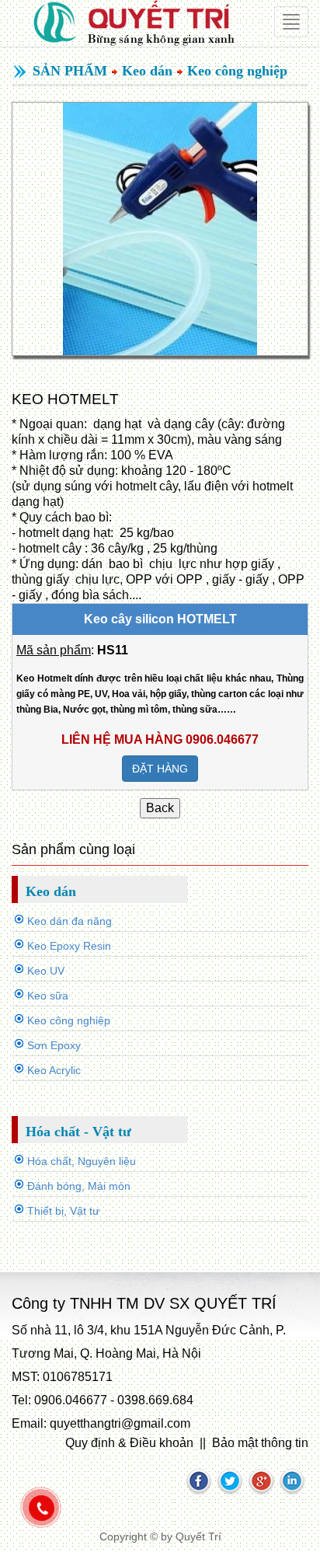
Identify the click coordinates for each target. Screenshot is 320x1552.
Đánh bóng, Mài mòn (78, 1186)
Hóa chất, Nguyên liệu (81, 1161)
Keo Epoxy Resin (69, 946)
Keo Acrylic (54, 1070)
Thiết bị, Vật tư (63, 1211)
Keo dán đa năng (69, 921)
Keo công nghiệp (237, 70)
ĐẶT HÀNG (160, 768)
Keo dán (147, 70)
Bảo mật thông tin (260, 1442)
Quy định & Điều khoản (129, 1442)
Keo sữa (47, 995)
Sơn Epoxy (54, 1045)
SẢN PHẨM (70, 70)
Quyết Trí (198, 1536)
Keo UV (45, 970)
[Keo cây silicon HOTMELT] (160, 229)
